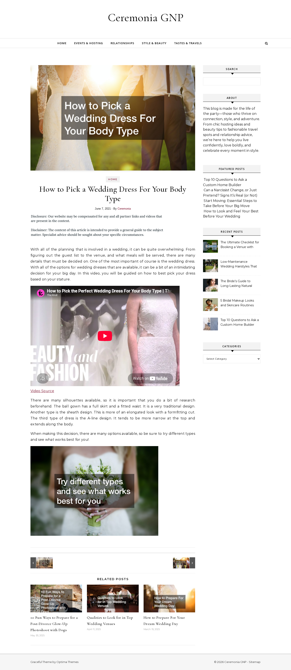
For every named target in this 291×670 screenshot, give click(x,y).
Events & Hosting (88, 43)
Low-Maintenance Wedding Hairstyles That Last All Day (238, 264)
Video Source (42, 391)
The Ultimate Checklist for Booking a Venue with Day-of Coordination (239, 245)
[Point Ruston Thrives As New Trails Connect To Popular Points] (40, 562)
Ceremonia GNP (145, 17)
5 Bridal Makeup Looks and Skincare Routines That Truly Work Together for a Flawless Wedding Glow (239, 303)
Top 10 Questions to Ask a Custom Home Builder (239, 322)
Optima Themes (67, 662)
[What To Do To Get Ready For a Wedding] (185, 562)
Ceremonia (124, 208)
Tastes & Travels (188, 43)
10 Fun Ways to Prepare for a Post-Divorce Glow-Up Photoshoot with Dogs (54, 623)
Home (61, 43)
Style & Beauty (154, 43)
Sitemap (255, 662)
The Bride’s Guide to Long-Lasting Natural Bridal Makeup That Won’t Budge (239, 284)
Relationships (122, 43)
